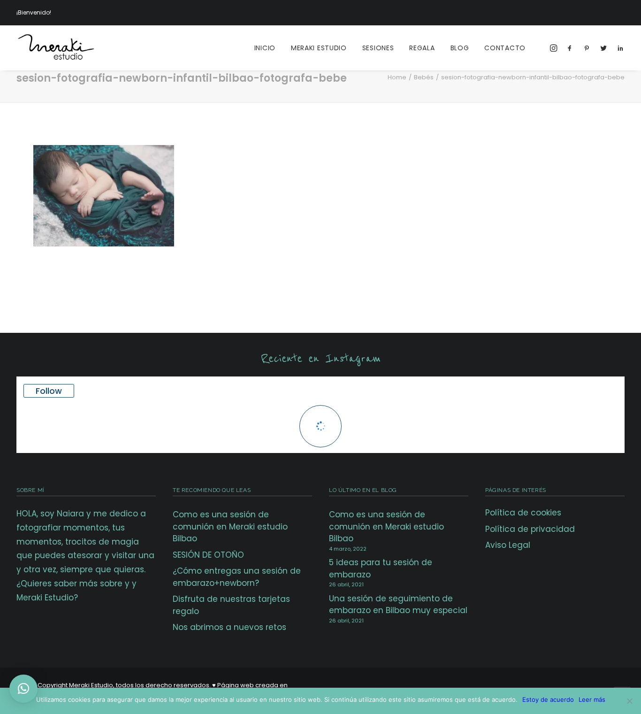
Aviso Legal (507, 545)
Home (397, 77)
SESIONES (378, 48)
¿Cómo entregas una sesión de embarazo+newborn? (237, 577)
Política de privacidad (530, 529)
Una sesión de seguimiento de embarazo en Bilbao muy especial (398, 604)
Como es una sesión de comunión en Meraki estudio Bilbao (230, 526)
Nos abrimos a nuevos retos (229, 627)
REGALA (422, 48)
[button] (23, 689)
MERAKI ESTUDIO (319, 48)
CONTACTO (505, 48)
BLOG (459, 48)
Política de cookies (523, 512)
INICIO (264, 48)
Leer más (592, 699)
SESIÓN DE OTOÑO (208, 554)
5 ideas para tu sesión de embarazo (380, 568)
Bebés (424, 77)
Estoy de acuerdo (548, 699)
